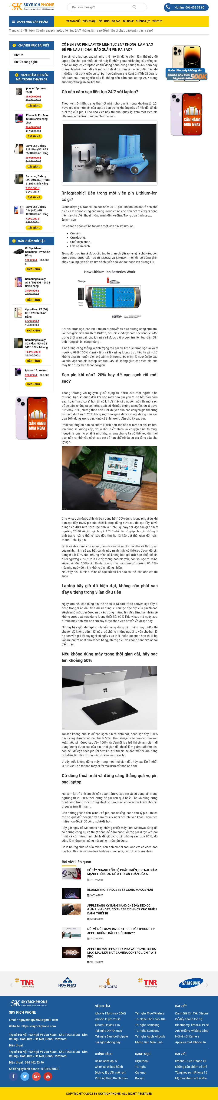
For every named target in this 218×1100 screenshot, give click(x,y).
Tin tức (157, 21)
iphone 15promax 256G (110, 1013)
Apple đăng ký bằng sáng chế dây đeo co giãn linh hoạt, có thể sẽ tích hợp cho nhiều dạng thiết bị (122, 909)
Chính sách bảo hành (109, 1066)
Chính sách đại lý (106, 1061)
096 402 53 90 (34, 1062)
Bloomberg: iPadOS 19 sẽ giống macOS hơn (120, 889)
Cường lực (143, 21)
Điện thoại (89, 21)
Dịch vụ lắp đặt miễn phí (110, 1072)
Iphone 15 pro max (36, 370)
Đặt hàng (34, 106)
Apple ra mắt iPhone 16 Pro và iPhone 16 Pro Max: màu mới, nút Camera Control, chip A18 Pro (121, 952)
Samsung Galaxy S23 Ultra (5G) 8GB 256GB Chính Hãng (37, 149)
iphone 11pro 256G (107, 1019)
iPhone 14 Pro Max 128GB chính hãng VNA (37, 119)
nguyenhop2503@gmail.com (38, 1020)
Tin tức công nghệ (25, 62)
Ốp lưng (104, 21)
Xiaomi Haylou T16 (107, 1025)
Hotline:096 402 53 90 (189, 7)
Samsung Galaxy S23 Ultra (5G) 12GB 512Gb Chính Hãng (38, 180)
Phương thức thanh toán (111, 1078)
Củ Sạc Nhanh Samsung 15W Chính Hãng (37, 252)
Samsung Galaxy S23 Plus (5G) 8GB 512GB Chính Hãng (36, 343)
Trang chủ (73, 21)
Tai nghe (128, 21)
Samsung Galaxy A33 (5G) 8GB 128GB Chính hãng (37, 282)
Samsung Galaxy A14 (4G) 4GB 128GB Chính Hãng (37, 210)
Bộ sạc (116, 21)
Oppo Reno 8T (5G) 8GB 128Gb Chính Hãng (36, 313)
